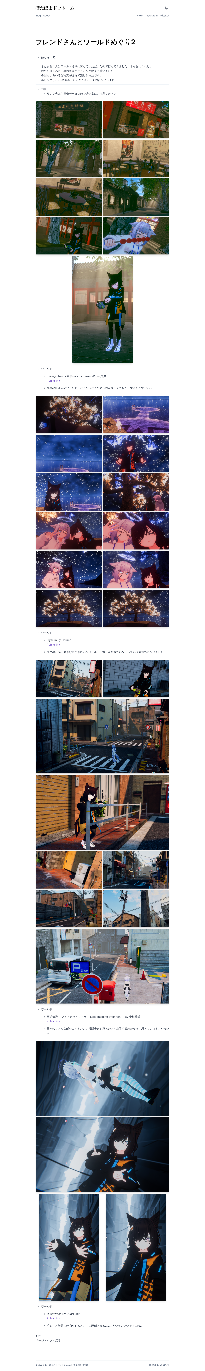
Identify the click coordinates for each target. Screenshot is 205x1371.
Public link (53, 380)
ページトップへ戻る (48, 1340)
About (46, 15)
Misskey (164, 15)
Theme (152, 1364)
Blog (38, 15)
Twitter (139, 15)
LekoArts (164, 1364)
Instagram (152, 15)
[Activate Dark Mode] (166, 8)
